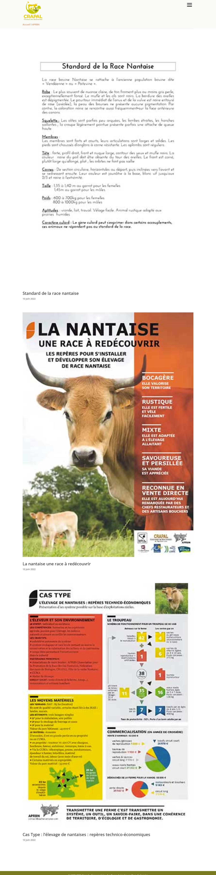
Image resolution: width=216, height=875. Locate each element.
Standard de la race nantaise (51, 293)
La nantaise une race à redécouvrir (57, 564)
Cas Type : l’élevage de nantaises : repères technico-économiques (86, 834)
